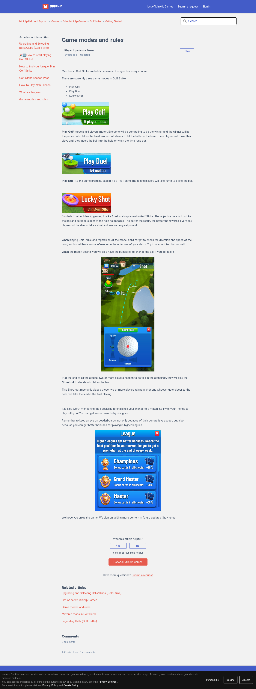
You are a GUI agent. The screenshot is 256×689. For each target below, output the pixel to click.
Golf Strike (95, 21)
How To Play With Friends (35, 85)
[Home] (53, 6)
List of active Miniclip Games (79, 600)
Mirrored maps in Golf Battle (79, 614)
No (137, 546)
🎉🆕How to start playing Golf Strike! (35, 57)
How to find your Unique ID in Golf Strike (37, 68)
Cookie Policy (71, 685)
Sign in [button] (206, 6)
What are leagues (30, 92)
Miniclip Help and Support (33, 21)
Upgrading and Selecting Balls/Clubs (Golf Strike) (34, 46)
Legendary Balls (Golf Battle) (79, 621)
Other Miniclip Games (74, 21)
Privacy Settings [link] (108, 681)
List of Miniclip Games (160, 6)
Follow (187, 51)
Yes (118, 546)
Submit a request (188, 6)
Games (55, 21)
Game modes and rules (33, 99)
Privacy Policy (50, 685)
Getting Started (113, 21)
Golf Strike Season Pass (34, 78)
